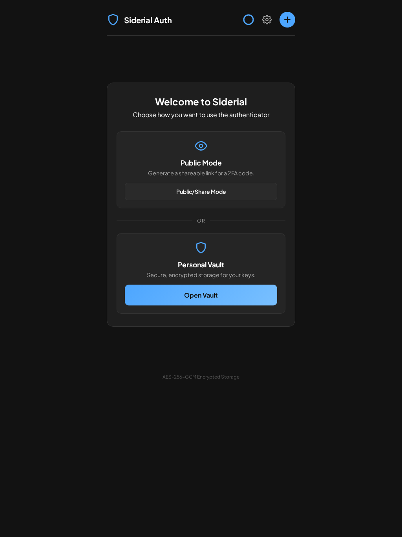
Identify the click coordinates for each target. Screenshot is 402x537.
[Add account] (287, 20)
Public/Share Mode (201, 191)
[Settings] (267, 20)
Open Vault (201, 295)
